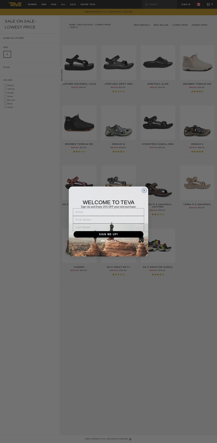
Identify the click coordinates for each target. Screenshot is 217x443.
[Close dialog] (144, 190)
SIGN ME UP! (108, 234)
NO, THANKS (108, 241)
